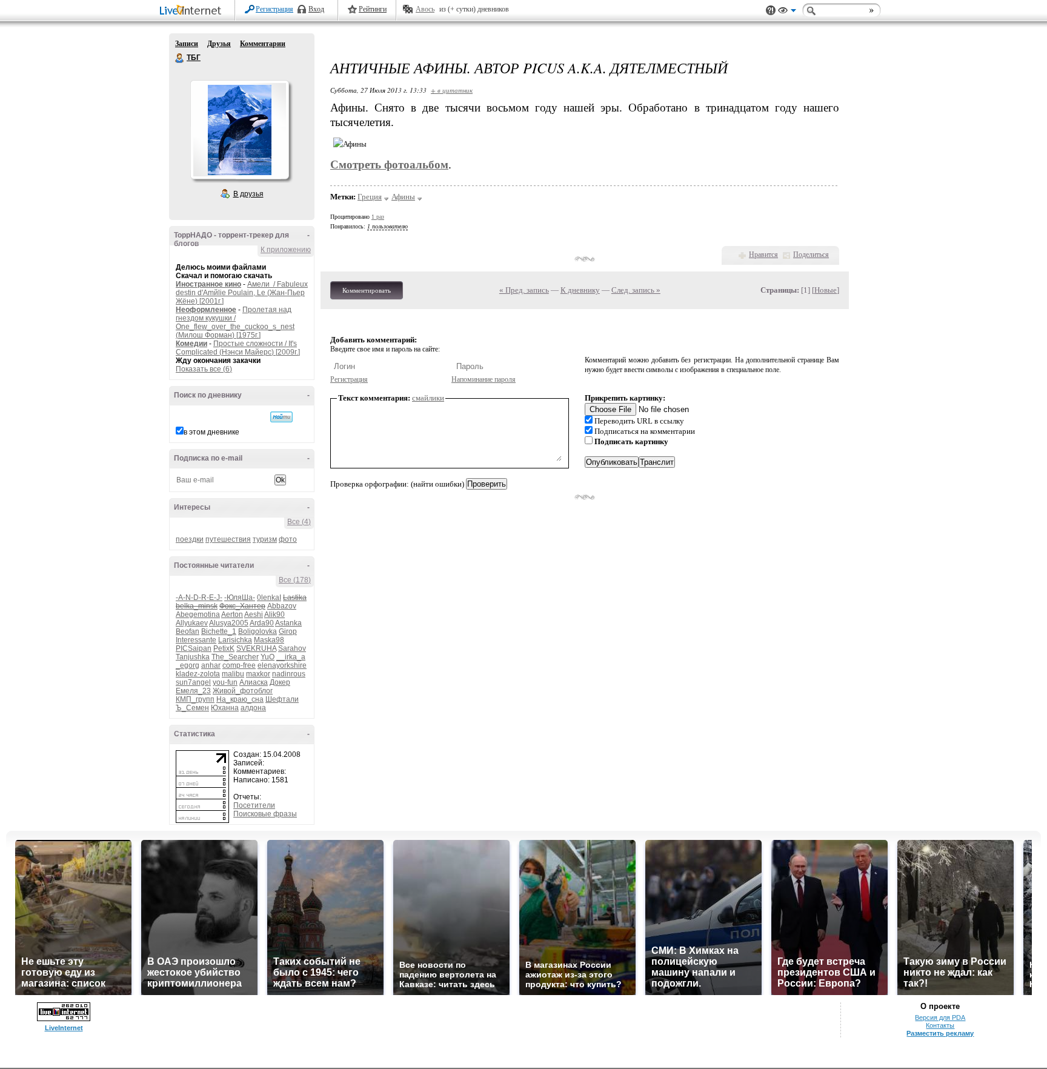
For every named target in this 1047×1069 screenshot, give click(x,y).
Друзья (219, 43)
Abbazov (281, 606)
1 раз (377, 216)
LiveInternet (192, 11)
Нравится (763, 254)
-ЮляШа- (239, 597)
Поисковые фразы (265, 814)
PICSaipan (193, 648)
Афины (403, 196)
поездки (190, 539)
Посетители (254, 805)
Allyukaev (192, 623)
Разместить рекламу (940, 1033)
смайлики (428, 397)
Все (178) (295, 580)
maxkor (258, 674)
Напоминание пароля (483, 379)
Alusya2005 (228, 623)
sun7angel (193, 682)
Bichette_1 (218, 631)
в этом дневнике (211, 432)
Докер (280, 682)
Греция (369, 196)
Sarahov (292, 648)
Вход (316, 9)
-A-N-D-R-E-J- (199, 597)
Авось (425, 9)
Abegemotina (198, 614)
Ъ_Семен (192, 708)
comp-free (239, 665)
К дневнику (580, 290)
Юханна (225, 708)
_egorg (187, 665)
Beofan (187, 631)
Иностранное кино (208, 284)
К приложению (286, 249)
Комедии (191, 343)
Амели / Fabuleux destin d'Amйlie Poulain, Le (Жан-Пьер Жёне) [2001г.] (242, 292)
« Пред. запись (524, 290)
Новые (825, 290)
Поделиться (811, 254)
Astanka (288, 623)
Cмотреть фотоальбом (389, 164)
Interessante (196, 640)
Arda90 (262, 623)
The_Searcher (235, 657)
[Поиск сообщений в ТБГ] (281, 416)
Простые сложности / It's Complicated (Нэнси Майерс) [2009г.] (238, 347)
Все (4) (299, 522)
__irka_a (290, 657)
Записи (186, 43)
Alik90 (274, 614)
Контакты (940, 1025)
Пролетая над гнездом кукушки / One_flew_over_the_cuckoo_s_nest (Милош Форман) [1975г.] (235, 322)
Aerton (232, 614)
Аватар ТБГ (239, 129)
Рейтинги (373, 9)
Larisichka (235, 640)
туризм (265, 539)
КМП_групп (195, 699)
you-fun (225, 682)
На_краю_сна (240, 699)
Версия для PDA (940, 1017)
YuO (267, 657)
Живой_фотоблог (243, 691)
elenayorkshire (282, 665)
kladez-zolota (198, 674)
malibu (233, 674)
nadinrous (288, 674)
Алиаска (253, 682)
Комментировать (366, 290)
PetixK (223, 648)
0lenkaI (269, 597)
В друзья (248, 194)
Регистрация (274, 9)
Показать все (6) (204, 369)
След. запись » (635, 290)
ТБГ (180, 58)
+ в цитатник (452, 90)
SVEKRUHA (256, 648)
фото (288, 539)
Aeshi (253, 614)
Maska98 (269, 640)
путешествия (228, 539)
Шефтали (282, 699)
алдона (253, 708)
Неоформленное (206, 309)
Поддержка (771, 10)
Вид (787, 12)
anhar (211, 665)
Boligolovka (257, 631)
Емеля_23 (193, 691)
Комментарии (262, 43)
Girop (288, 631)
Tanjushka (193, 657)
